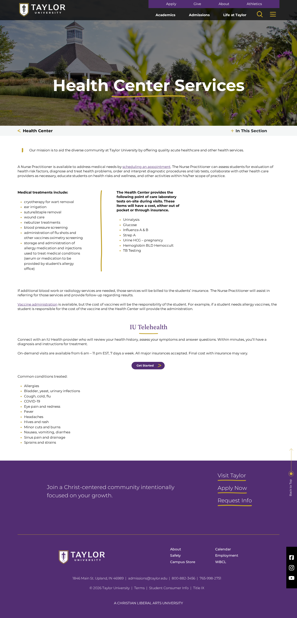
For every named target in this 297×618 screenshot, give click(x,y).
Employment (226, 555)
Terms (139, 588)
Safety (175, 555)
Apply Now (232, 488)
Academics (165, 15)
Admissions (199, 15)
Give (197, 4)
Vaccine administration (37, 304)
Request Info (235, 501)
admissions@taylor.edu (147, 578)
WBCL (220, 562)
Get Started (145, 365)
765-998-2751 (210, 578)
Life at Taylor (234, 15)
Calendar (223, 549)
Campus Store (182, 562)
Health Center (38, 130)
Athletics (254, 4)
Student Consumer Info (169, 588)
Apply (171, 4)
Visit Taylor (232, 476)
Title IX (198, 588)
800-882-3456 (183, 578)
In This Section (251, 130)
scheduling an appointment (146, 167)
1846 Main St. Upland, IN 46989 (98, 578)
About (224, 4)
